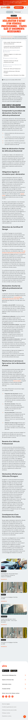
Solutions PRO (10, 36)
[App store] (6, 671)
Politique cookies (6, 713)
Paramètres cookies (6, 716)
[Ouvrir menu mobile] (2, 7)
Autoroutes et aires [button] (6, 684)
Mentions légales (6, 704)
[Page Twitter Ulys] (6, 696)
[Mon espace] (25, 7)
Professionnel (17, 12)
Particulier (9, 12)
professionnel (3, 36)
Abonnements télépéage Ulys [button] (9, 675)
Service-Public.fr (17, 380)
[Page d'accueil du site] (4, 666)
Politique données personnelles (9, 710)
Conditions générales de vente (9, 707)
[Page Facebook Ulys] (3, 696)
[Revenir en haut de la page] (24, 716)
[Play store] (13, 671)
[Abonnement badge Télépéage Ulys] (6, 7)
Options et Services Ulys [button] (8, 679)
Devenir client (18, 7)
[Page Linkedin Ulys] (9, 696)
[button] (4, 579)
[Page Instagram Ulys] (12, 696)
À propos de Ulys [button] (6, 688)
